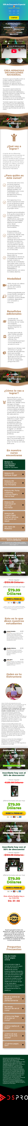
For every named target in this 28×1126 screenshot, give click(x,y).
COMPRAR (14, 18)
